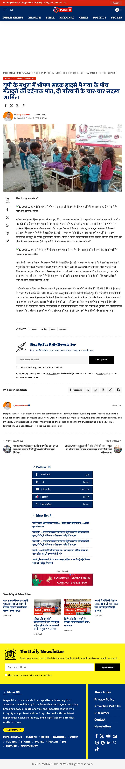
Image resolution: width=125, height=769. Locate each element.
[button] (116, 3)
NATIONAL (30, 78)
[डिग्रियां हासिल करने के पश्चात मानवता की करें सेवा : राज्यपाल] (77, 607)
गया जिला (44, 329)
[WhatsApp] (62, 504)
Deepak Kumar (23, 114)
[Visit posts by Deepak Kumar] (8, 116)
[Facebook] (62, 474)
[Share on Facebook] (5, 105)
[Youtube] (62, 489)
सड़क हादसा (63, 329)
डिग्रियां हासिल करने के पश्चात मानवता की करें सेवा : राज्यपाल (77, 622)
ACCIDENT (9, 78)
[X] (62, 482)
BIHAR (19, 78)
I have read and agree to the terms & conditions (41, 367)
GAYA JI (38, 610)
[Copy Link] (23, 105)
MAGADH (81, 610)
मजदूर (53, 329)
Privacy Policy (42, 3)
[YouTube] (108, 736)
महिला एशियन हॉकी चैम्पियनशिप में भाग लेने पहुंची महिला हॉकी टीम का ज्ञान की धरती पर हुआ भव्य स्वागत (46, 624)
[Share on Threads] (17, 105)
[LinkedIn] (108, 742)
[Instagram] (96, 742)
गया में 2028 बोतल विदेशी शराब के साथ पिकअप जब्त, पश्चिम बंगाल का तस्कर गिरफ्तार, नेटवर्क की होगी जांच (60, 552)
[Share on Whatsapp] (7, 225)
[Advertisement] (62, 45)
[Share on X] (11, 105)
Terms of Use (60, 3)
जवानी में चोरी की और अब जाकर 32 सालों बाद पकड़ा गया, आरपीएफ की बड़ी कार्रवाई (106, 606)
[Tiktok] (62, 497)
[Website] (120, 405)
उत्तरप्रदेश (33, 329)
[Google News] (115, 736)
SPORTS (38, 613)
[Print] (118, 390)
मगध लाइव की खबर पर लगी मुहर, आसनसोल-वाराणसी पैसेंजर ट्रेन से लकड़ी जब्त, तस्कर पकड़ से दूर (15, 606)
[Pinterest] (102, 742)
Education (69, 610)
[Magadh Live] (62, 9)
